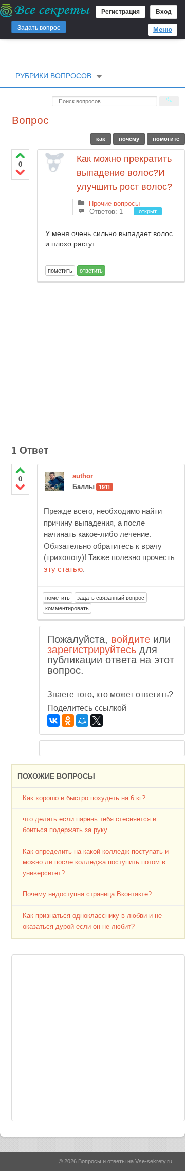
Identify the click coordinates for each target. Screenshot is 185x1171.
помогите (166, 139)
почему (129, 139)
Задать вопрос (38, 27)
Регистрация (120, 11)
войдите (130, 639)
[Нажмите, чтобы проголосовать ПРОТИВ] (20, 172)
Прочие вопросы (114, 203)
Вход (164, 11)
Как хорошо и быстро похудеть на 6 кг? (84, 798)
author (82, 476)
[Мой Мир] (82, 720)
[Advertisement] (111, 358)
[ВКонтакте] (53, 720)
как (100, 139)
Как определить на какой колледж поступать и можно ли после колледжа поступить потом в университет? (96, 862)
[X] (96, 720)
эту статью (63, 569)
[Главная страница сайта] (45, 10)
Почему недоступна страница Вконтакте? (87, 894)
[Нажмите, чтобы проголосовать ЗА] (20, 155)
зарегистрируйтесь (91, 649)
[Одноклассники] (68, 720)
